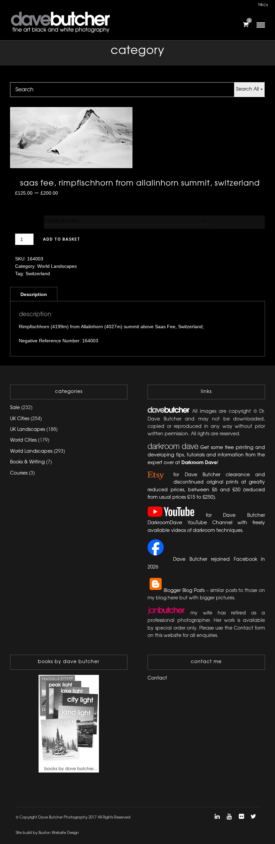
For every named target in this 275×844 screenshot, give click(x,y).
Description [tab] (33, 294)
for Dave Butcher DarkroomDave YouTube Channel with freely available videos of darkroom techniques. (206, 523)
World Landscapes (57, 266)
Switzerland (37, 273)
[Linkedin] (217, 816)
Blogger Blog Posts (184, 591)
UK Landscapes (27, 430)
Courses (19, 473)
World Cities (23, 440)
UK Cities (19, 419)
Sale (15, 408)
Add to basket (61, 239)
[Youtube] (229, 816)
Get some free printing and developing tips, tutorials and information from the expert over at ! (206, 455)
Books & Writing (27, 462)
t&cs (263, 5)
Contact (157, 678)
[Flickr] (241, 816)
